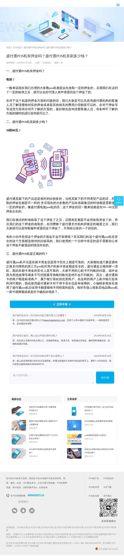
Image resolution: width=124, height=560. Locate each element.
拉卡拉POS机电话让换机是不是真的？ (42, 451)
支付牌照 (106, 543)
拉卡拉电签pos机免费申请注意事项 (99, 421)
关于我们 (107, 496)
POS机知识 (108, 478)
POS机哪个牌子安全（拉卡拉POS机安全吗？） (99, 408)
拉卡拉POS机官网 (62, 527)
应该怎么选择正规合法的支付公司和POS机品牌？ (99, 451)
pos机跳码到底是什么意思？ (96, 435)
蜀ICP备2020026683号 (91, 543)
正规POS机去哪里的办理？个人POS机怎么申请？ (43, 437)
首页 (8, 48)
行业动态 (17, 48)
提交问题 (105, 377)
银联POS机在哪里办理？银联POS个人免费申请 (43, 423)
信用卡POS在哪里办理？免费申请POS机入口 (42, 408)
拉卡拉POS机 (34, 527)
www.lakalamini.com (54, 320)
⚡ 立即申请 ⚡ (62, 304)
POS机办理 (94, 487)
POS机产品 (94, 478)
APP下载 (107, 487)
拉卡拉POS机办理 (93, 527)
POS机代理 (94, 496)
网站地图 (34, 546)
